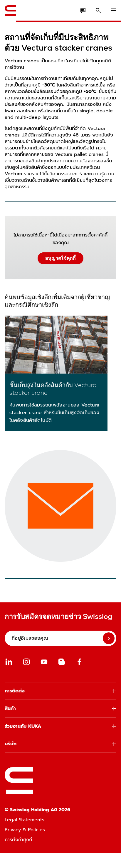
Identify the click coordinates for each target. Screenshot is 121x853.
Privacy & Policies (25, 829)
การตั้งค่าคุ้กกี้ (18, 839)
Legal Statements (24, 819)
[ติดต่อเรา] (83, 10)
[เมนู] (113, 10)
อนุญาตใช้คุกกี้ (60, 258)
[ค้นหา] (98, 10)
